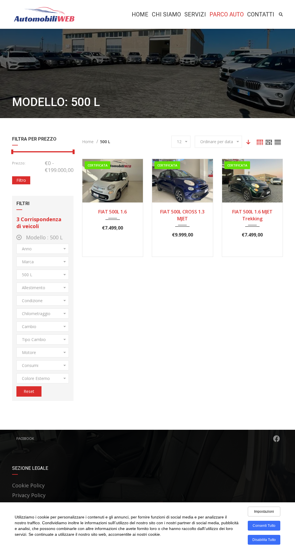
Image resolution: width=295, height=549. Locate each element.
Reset (29, 391)
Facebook (25, 438)
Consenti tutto (264, 526)
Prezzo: (18, 163)
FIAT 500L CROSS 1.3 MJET (182, 215)
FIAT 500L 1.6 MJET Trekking (252, 215)
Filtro (21, 180)
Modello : (43, 237)
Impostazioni (264, 512)
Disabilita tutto (264, 540)
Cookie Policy (28, 485)
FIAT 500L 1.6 (112, 212)
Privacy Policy (29, 495)
